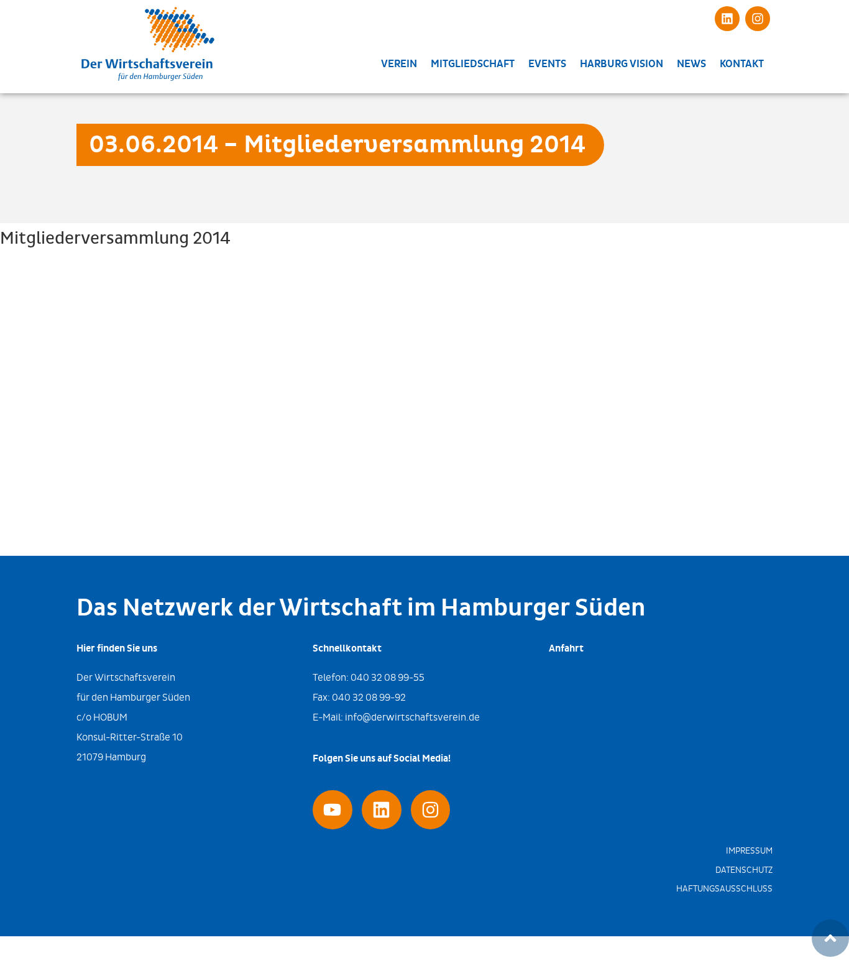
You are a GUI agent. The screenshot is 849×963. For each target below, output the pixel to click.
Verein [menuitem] (399, 64)
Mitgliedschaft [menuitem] (473, 64)
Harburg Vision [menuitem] (621, 64)
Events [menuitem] (547, 64)
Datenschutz (744, 870)
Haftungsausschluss (724, 888)
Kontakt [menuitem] (742, 64)
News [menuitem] (691, 64)
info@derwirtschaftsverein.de (412, 717)
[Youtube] (332, 810)
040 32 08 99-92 (369, 697)
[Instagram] (757, 18)
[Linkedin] (727, 18)
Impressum (749, 851)
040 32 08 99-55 (387, 677)
